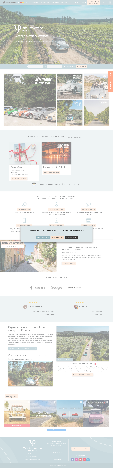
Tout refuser (58, 238)
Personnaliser (71, 238)
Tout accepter (43, 238)
